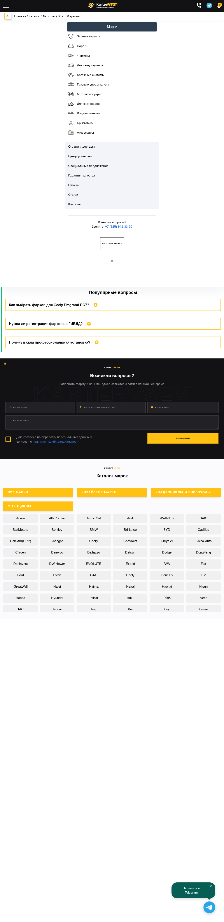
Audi (130, 518)
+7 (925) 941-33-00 (118, 226)
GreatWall (21, 586)
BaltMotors (20, 529)
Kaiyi (166, 609)
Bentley (57, 529)
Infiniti (94, 598)
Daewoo (57, 552)
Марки (112, 27)
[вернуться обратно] (7, 16)
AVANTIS (167, 518)
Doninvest (20, 564)
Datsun (130, 552)
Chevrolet (130, 541)
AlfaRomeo (57, 518)
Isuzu (130, 598)
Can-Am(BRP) (20, 541)
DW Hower (57, 564)
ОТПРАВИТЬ (183, 438)
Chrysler (167, 541)
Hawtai (167, 586)
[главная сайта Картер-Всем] (103, 5)
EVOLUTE (93, 564)
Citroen (20, 552)
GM (203, 575)
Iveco (203, 598)
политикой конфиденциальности (56, 441)
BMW (94, 529)
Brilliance (130, 529)
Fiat (203, 564)
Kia (130, 609)
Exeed (130, 564)
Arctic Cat (94, 518)
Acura (20, 518)
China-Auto (204, 541)
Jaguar (57, 609)
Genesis (167, 575)
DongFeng (203, 552)
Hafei (57, 586)
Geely (130, 575)
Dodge (167, 552)
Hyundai (57, 598)
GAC (93, 575)
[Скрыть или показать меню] (6, 6)
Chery (93, 541)
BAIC (203, 518)
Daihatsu (93, 552)
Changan (57, 541)
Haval (130, 586)
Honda (20, 598)
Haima (93, 586)
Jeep (93, 609)
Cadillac (203, 529)
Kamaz (203, 609)
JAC (20, 609)
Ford (20, 575)
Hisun (203, 586)
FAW (166, 564)
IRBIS (167, 598)
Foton (57, 575)
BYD (166, 529)
